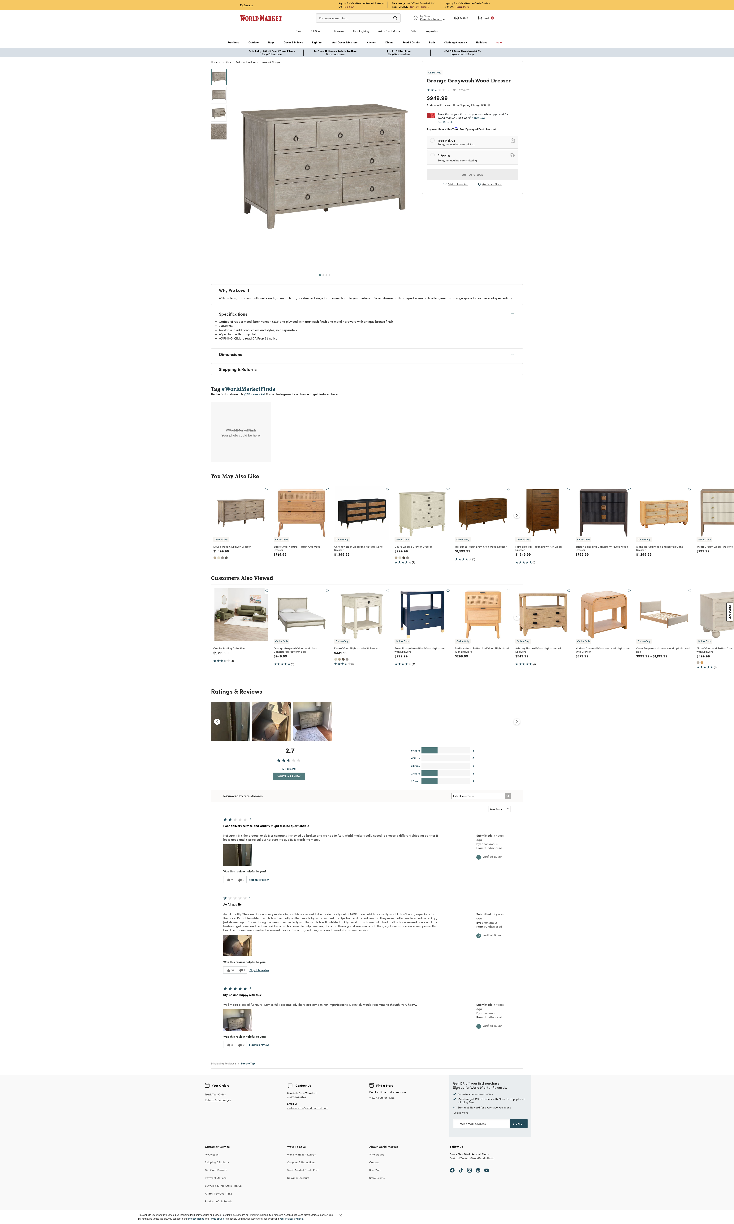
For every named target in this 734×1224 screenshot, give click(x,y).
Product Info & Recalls (218, 1201)
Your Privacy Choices (291, 1218)
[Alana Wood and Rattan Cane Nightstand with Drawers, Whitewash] (698, 662)
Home (214, 62)
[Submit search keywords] (395, 17)
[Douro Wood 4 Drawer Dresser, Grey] (407, 557)
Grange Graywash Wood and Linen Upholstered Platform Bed (295, 649)
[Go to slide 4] (329, 275)
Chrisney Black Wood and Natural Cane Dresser (358, 548)
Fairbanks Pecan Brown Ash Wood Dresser (481, 546)
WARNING (226, 338)
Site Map (375, 1170)
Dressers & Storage (270, 62)
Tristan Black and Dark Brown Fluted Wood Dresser (602, 548)
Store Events (377, 1178)
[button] (233, 42)
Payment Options (215, 1178)
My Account (212, 1154)
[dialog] (367, 1217)
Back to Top (248, 1063)
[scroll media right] (517, 722)
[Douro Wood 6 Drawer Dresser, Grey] (222, 557)
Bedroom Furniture (245, 62)
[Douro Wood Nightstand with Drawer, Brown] (343, 659)
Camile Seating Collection (229, 648)
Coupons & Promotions (301, 1162)
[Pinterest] (478, 1169)
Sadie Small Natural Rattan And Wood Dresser (297, 548)
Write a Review (289, 776)
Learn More (462, 6)
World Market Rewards (301, 1154)
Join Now (349, 6)
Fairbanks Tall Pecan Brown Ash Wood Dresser (538, 548)
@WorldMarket (459, 1158)
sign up (519, 1123)
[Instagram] (469, 1169)
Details (425, 6)
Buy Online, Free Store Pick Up (223, 1185)
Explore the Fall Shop (462, 54)
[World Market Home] (261, 18)
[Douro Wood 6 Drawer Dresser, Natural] (214, 557)
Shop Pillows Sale (272, 54)
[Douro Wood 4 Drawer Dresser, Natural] (396, 557)
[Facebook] (452, 1169)
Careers (374, 1162)
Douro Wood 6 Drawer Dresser (232, 546)
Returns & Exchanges (218, 1100)
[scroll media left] (217, 722)
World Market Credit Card (303, 1170)
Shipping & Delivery (217, 1162)
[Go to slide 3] (326, 275)
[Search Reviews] (508, 796)
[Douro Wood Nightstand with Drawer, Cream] (335, 659)
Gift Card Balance (216, 1170)
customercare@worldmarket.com (307, 1108)
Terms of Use (216, 1218)
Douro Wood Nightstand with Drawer (357, 648)
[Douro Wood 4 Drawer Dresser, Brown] (403, 557)
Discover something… (334, 18)
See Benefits (445, 122)
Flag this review (259, 879)
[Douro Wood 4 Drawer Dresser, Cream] (399, 557)
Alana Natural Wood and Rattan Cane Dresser (659, 548)
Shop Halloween (335, 54)
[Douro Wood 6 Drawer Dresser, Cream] (218, 557)
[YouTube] (486, 1169)
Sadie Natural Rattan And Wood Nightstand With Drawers (482, 649)
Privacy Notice (196, 1218)
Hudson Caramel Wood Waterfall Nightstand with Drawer (603, 649)
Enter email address (472, 1124)
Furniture (226, 62)
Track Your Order (215, 1094)
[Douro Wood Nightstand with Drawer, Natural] (339, 659)
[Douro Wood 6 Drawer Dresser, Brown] (226, 557)
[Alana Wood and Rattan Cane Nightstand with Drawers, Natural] (701, 662)
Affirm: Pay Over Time (218, 1193)
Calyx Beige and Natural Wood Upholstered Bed (663, 649)
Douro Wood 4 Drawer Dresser (413, 546)
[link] (485, 18)
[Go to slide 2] (323, 275)
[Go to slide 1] (320, 275)
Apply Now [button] (478, 118)
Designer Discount (298, 1178)
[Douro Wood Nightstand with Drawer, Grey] (347, 659)
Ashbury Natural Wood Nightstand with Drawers (539, 649)
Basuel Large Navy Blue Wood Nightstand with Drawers (420, 649)
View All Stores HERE (382, 1097)
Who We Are (376, 1154)
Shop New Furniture (399, 54)
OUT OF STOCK (472, 175)
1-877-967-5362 (296, 1097)
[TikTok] (461, 1169)
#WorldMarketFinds (482, 1158)
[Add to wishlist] (267, 489)
